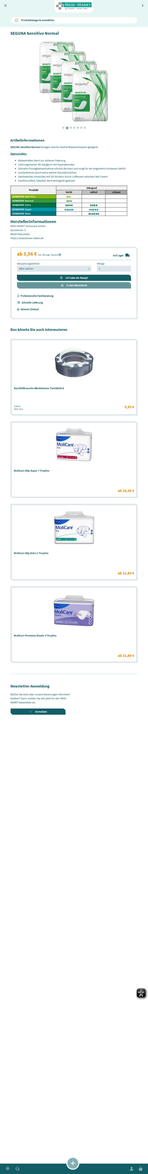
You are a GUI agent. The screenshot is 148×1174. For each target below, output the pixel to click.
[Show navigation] (72, 1163)
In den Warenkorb (76, 285)
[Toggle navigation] (5, 5)
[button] (8, 1169)
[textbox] (54, 269)
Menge (100, 263)
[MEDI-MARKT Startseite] (74, 6)
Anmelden (40, 711)
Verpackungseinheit (28, 263)
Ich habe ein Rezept (76, 278)
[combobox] (54, 269)
